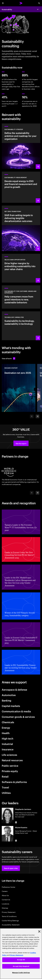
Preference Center (8, 887)
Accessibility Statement (10, 924)
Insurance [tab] (7, 749)
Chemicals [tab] (8, 722)
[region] (21, 953)
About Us (5, 895)
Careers (5, 891)
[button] (21, 443)
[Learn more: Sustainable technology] (21, 325)
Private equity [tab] (10, 771)
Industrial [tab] (7, 744)
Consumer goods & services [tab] (18, 716)
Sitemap (5, 908)
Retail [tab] (5, 776)
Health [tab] (6, 733)
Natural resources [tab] (12, 760)
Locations (5, 903)
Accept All (21, 959)
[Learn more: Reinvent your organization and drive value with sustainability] (21, 146)
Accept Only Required (21, 966)
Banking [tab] (6, 700)
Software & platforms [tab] (14, 782)
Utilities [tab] (6, 792)
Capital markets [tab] (11, 705)
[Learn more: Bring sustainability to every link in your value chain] (21, 268)
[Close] (39, 931)
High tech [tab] (7, 738)
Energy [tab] (6, 727)
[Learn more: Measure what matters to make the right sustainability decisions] (21, 187)
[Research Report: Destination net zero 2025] (18, 388)
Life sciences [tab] (9, 754)
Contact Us (6, 899)
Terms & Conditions (9, 916)
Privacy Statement (8, 912)
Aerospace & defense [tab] (14, 689)
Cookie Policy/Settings (10, 920)
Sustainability (7, 9)
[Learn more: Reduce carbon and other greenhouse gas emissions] (21, 228)
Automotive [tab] (9, 695)
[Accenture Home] (21, 3)
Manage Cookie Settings (21, 972)
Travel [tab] (5, 787)
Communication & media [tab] (16, 711)
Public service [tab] (10, 765)
